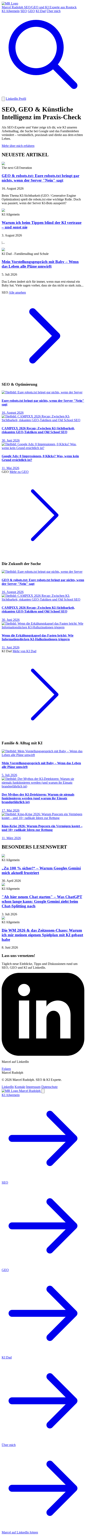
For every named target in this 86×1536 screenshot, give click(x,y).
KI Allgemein (11, 11)
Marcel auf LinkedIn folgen (20, 1532)
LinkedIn (8, 1087)
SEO (23, 11)
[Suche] (43, 94)
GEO (31, 11)
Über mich (54, 11)
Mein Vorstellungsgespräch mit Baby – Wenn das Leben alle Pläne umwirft (40, 263)
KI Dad (41, 11)
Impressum (33, 1087)
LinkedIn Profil (16, 98)
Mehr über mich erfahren (18, 146)
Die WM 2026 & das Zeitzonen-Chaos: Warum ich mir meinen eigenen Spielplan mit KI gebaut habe (42, 935)
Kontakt (20, 1087)
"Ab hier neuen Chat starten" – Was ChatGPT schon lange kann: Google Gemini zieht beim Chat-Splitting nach (42, 901)
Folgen (6, 1069)
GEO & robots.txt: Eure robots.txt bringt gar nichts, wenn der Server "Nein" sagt (40, 177)
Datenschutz (49, 1087)
